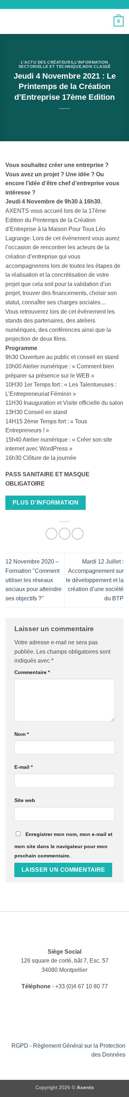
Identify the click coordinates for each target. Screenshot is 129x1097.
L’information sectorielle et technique (63, 64)
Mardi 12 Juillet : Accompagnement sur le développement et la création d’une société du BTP (95, 580)
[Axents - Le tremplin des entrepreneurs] (63, 21)
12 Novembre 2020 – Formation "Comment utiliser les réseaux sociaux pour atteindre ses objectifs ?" (33, 580)
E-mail (23, 767)
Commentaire (32, 672)
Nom (21, 734)
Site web (24, 800)
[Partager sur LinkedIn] (77, 534)
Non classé (97, 66)
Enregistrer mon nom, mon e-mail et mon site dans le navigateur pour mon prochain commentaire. (63, 845)
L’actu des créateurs (47, 62)
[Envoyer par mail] (65, 534)
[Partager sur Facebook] (51, 534)
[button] (9, 21)
